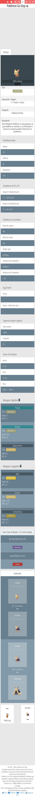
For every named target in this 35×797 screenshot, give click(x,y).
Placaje (17, 407)
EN (15, 2)
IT (29, 2)
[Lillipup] (17, 600)
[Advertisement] (17, 28)
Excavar (17, 492)
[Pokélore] (11, 2)
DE (19, 2)
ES (23, 2)
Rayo (17, 473)
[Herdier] (17, 632)
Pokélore (12, 792)
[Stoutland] (17, 696)
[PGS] (8, 2)
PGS (5, 792)
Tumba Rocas (17, 511)
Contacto (21, 792)
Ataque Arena (17, 445)
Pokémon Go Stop (16, 6)
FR (26, 2)
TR (33, 2)
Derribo (17, 426)
